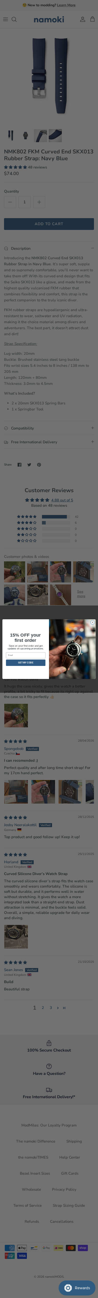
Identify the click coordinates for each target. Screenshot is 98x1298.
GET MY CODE (25, 662)
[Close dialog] (92, 622)
